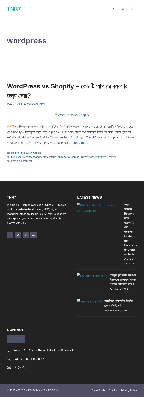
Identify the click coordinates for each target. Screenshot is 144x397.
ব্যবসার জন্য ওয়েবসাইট (105, 156)
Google (37, 152)
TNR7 (14, 9)
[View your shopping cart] (113, 9)
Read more (80, 143)
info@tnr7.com (21, 367)
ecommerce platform (44, 156)
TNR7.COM (51, 390)
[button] (122, 9)
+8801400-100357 (33, 358)
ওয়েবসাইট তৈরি (87, 156)
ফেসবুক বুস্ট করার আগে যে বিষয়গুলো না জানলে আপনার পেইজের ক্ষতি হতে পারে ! (123, 280)
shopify (62, 156)
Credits (113, 390)
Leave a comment (21, 160)
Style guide (98, 390)
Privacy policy (128, 390)
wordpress (73, 156)
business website (21, 156)
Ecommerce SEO (21, 152)
